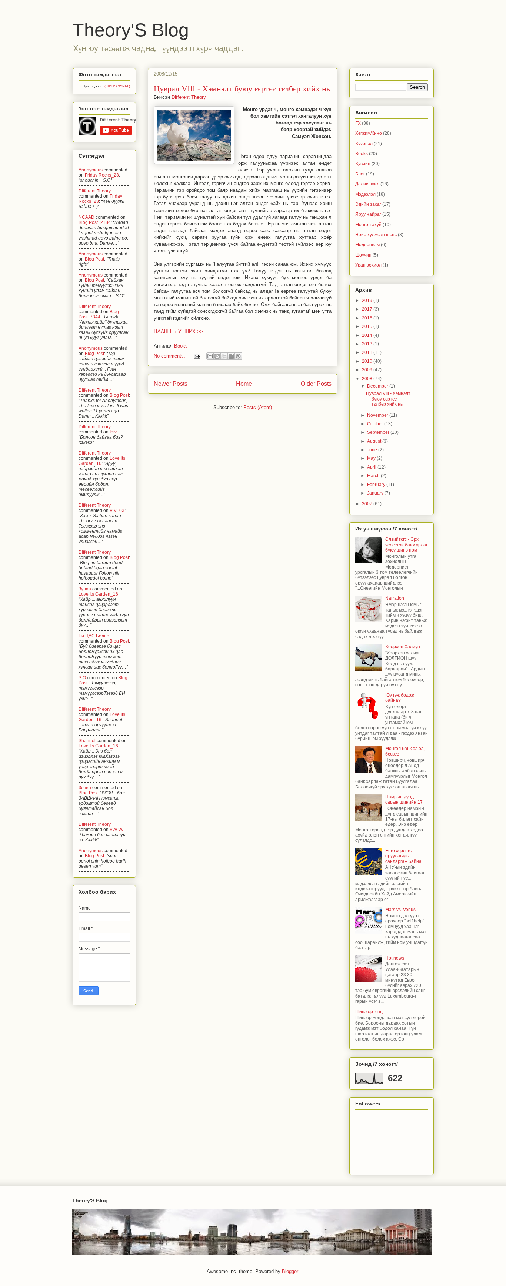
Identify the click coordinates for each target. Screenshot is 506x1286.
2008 (367, 378)
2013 (367, 343)
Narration (394, 598)
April (372, 467)
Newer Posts (170, 384)
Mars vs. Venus (400, 909)
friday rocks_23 (102, 175)
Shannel (87, 740)
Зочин (85, 787)
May (372, 458)
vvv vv (116, 829)
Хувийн (362, 163)
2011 (367, 352)
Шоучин (363, 255)
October (375, 423)
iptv (113, 432)
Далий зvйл (367, 184)
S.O (82, 677)
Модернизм (367, 244)
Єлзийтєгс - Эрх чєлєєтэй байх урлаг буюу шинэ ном (406, 545)
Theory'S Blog (131, 30)
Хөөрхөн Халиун (402, 646)
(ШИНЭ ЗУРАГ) (117, 86)
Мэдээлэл (365, 194)
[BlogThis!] (217, 356)
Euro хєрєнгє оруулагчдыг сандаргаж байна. (404, 856)
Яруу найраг (368, 214)
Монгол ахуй (368, 224)
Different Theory (95, 191)
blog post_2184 (95, 222)
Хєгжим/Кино (368, 133)
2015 (367, 326)
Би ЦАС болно (94, 636)
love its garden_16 (98, 594)
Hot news (394, 958)
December (378, 386)
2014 (367, 335)
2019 (367, 300)
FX (358, 123)
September (378, 432)
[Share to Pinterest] (238, 356)
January (376, 493)
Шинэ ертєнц (369, 1011)
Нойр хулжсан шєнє (376, 234)
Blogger (290, 1271)
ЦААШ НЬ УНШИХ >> (178, 331)
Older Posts (316, 384)
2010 (367, 361)
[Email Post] (197, 356)
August (374, 441)
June (372, 449)
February (376, 484)
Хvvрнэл (364, 143)
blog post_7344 (99, 314)
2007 (367, 503)
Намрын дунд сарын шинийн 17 (404, 799)
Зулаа (85, 589)
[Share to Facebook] (231, 356)
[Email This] (210, 356)
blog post (94, 259)
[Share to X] (224, 356)
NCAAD (86, 217)
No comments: (170, 356)
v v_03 (117, 510)
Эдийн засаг (368, 204)
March (374, 475)
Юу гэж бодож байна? (399, 698)
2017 (367, 309)
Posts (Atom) (257, 407)
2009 (367, 369)
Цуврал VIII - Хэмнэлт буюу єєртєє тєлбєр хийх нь (242, 88)
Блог (360, 174)
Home (244, 384)
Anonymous (91, 170)
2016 (367, 318)
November (378, 415)
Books (181, 346)
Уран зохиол (368, 265)
